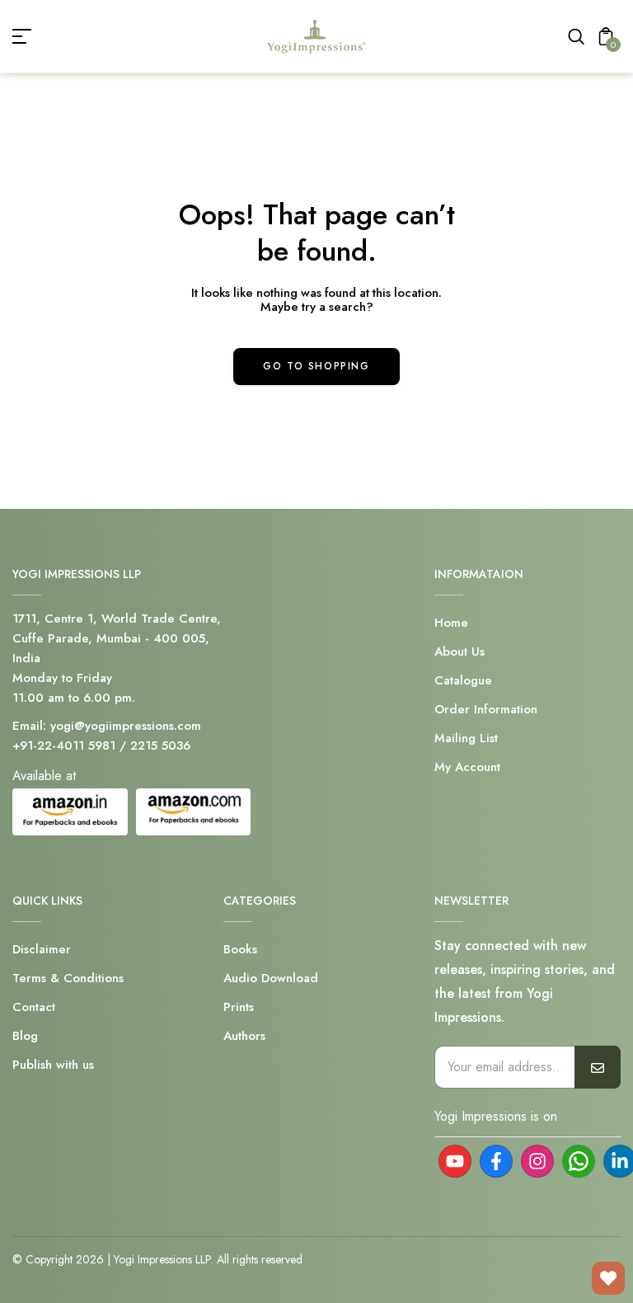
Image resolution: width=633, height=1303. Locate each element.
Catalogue (463, 680)
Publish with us (53, 1065)
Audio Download (270, 978)
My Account (467, 767)
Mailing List (466, 738)
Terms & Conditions (68, 978)
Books (240, 949)
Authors (244, 1036)
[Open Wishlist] (608, 1278)
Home (451, 623)
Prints (238, 1007)
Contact (33, 1007)
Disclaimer (41, 949)
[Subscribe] (597, 1067)
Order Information (485, 709)
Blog (25, 1036)
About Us (459, 651)
